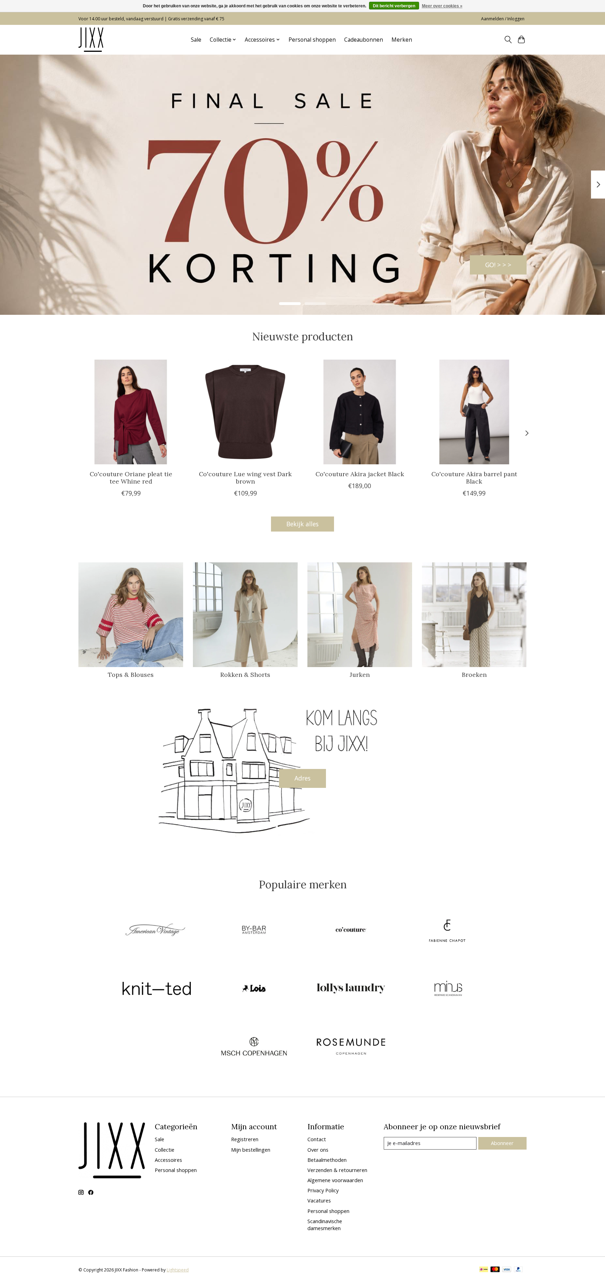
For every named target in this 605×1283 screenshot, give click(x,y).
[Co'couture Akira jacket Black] (359, 412)
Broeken (474, 675)
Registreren (244, 1139)
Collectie (164, 1149)
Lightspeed (178, 1270)
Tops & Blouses (131, 675)
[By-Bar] (254, 931)
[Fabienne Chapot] (448, 931)
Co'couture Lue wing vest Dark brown (245, 477)
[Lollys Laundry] (351, 989)
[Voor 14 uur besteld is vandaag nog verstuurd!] (90, 39)
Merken (401, 39)
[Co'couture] (351, 931)
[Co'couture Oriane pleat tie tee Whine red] (130, 412)
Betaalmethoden (327, 1159)
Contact (316, 1139)
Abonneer (502, 1142)
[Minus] (448, 989)
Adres (302, 778)
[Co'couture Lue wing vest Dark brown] (245, 412)
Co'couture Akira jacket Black (359, 474)
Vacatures (319, 1200)
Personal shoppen (312, 39)
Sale (196, 39)
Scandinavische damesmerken (324, 1225)
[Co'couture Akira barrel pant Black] (474, 412)
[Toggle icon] (508, 39)
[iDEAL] (483, 1270)
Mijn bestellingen (250, 1149)
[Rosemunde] (351, 1047)
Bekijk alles (302, 524)
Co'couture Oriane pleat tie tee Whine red (131, 477)
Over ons (317, 1149)
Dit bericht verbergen (394, 6)
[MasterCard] (495, 1270)
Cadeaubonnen (363, 39)
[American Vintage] (157, 931)
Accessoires (168, 1159)
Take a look (494, 264)
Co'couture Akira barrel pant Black (474, 477)
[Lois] (254, 989)
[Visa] (506, 1270)
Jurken (360, 675)
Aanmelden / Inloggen (502, 19)
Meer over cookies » (442, 6)
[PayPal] (518, 1270)
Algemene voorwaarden (335, 1180)
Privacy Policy (323, 1190)
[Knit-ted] (157, 989)
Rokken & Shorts (245, 675)
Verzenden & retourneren (337, 1169)
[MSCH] (254, 1047)
